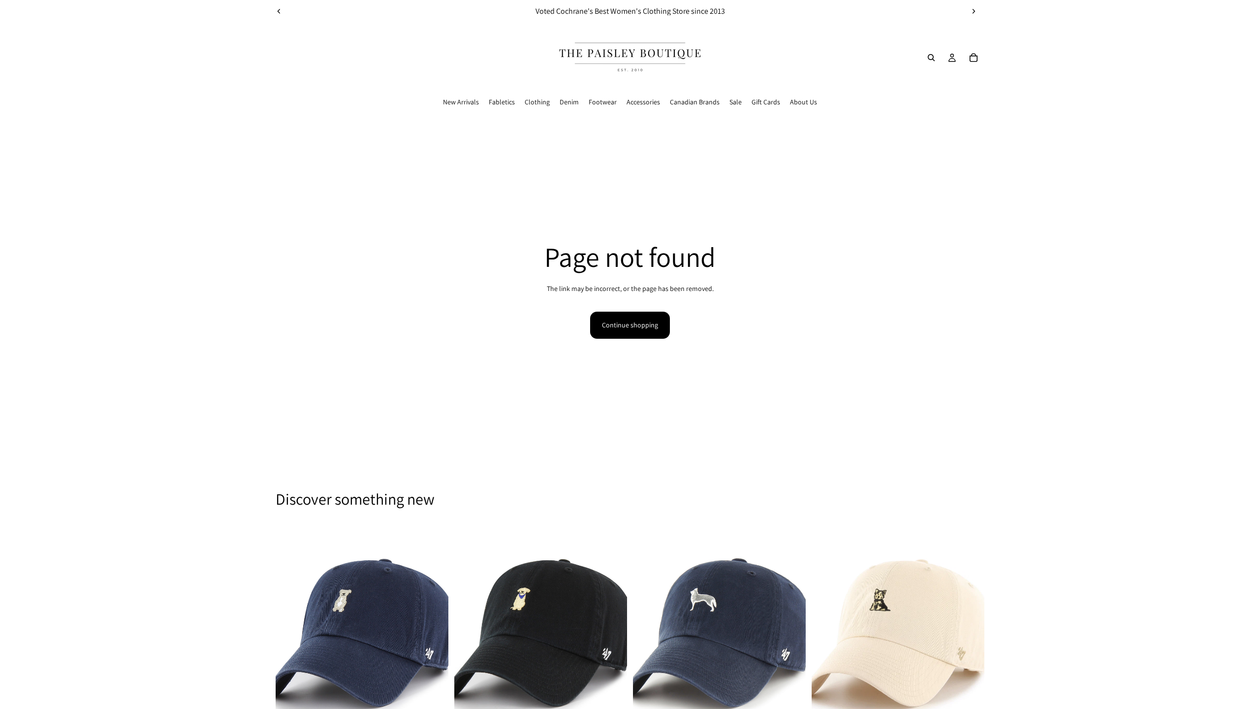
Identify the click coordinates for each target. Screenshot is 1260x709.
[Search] (931, 57)
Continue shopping (630, 325)
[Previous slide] (279, 11)
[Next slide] (973, 11)
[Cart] (973, 57)
